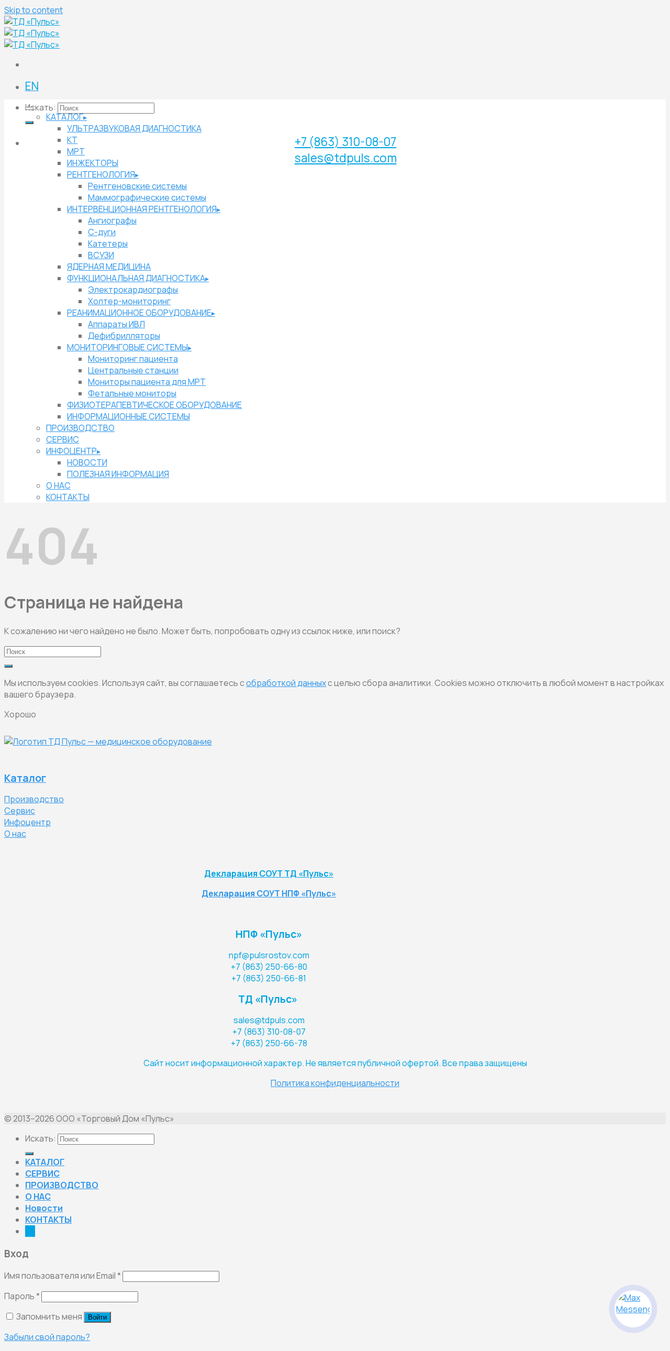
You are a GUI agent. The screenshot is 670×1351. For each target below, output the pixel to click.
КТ (72, 140)
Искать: (40, 107)
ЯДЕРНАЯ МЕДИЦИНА (109, 266)
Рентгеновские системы (137, 186)
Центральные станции (133, 370)
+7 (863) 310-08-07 (345, 142)
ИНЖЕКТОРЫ (92, 163)
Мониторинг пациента (133, 358)
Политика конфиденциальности (335, 1083)
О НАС (58, 485)
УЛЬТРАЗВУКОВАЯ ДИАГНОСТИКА (134, 128)
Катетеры (108, 243)
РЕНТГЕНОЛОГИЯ (101, 174)
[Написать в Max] (633, 1308)
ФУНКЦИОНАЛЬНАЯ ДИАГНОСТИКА (136, 278)
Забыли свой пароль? (47, 1337)
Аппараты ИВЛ (116, 324)
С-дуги (102, 232)
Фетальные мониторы (132, 393)
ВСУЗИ (101, 255)
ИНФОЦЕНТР (71, 451)
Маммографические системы (147, 197)
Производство (34, 799)
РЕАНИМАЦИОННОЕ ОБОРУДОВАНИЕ (139, 312)
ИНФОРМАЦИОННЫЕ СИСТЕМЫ (128, 416)
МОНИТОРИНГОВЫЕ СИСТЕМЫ (127, 347)
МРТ (76, 151)
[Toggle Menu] (29, 108)
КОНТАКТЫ (68, 497)
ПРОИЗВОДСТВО (80, 428)
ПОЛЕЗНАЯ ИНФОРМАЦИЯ (118, 474)
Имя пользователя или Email (62, 1275)
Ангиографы (112, 220)
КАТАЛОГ (64, 117)
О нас (15, 833)
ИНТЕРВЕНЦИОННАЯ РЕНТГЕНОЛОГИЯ (142, 209)
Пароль (22, 1296)
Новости (44, 1208)
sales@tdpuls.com (346, 158)
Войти (97, 1317)
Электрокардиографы (133, 289)
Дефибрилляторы (124, 335)
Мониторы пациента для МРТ (147, 381)
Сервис (19, 810)
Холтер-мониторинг (129, 301)
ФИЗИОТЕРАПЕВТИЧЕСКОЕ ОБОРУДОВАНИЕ (154, 405)
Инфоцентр (27, 822)
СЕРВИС (62, 439)
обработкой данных (286, 683)
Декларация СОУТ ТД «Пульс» (268, 873)
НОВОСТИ (87, 462)
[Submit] (29, 122)
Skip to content (33, 10)
